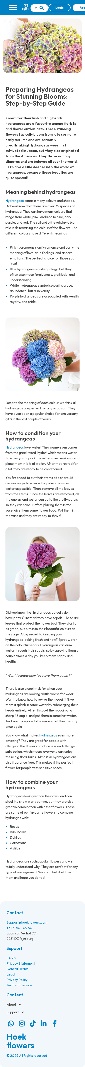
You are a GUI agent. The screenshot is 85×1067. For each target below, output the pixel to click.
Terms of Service (19, 985)
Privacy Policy (17, 979)
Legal (11, 974)
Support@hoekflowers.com (27, 922)
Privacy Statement (21, 963)
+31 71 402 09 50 (19, 928)
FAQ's (11, 958)
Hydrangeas (14, 200)
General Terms (18, 969)
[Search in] (41, 8)
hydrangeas (48, 735)
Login (59, 8)
